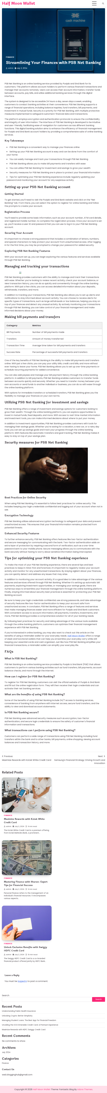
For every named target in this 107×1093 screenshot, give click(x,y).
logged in (22, 981)
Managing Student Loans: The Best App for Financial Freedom (29, 1020)
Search (5, 995)
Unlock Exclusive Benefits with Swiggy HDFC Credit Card (25, 948)
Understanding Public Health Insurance (19, 1011)
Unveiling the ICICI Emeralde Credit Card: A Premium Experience (30, 1025)
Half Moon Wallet (18, 3)
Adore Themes (84, 1089)
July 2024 (6, 1052)
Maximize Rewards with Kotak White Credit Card (24, 820)
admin (10, 68)
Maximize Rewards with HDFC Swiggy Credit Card (23, 1029)
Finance (10, 57)
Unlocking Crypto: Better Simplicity (17, 1016)
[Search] (103, 3)
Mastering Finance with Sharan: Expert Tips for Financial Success (25, 883)
